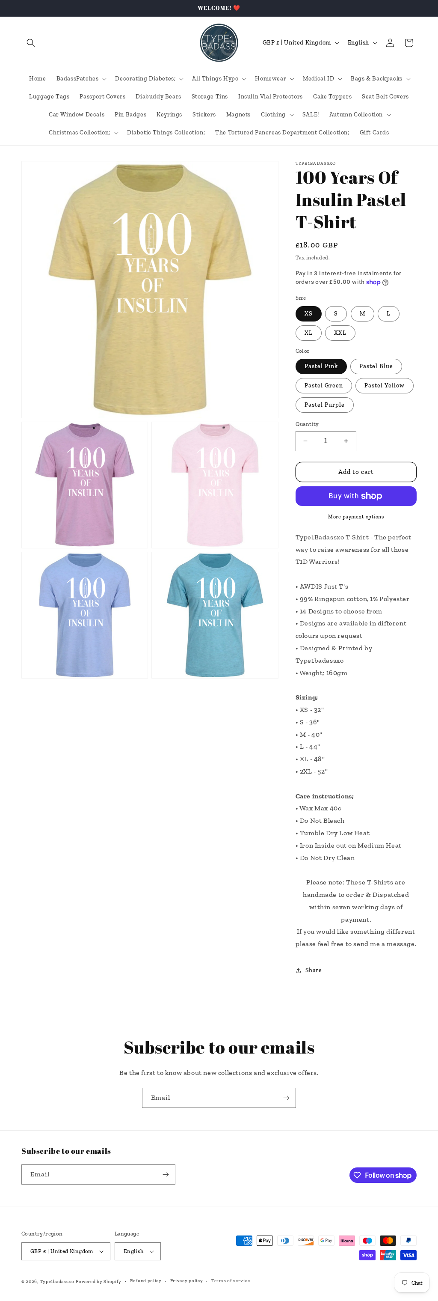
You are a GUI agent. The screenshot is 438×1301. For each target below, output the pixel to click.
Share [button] (313, 970)
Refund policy (146, 1280)
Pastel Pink (321, 366)
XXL (340, 332)
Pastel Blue (376, 366)
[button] (30, 42)
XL (309, 332)
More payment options (356, 517)
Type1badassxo (57, 1281)
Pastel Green (324, 385)
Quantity (307, 424)
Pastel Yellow (384, 385)
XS (309, 313)
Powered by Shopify (98, 1281)
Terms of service (230, 1280)
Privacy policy (186, 1280)
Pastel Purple (325, 404)
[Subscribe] (286, 1098)
